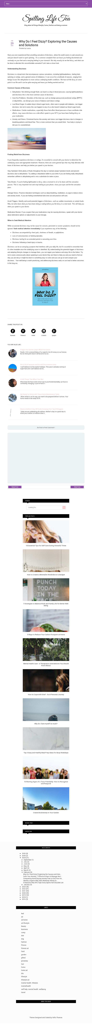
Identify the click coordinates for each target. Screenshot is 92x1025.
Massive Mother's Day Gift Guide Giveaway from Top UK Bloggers (41, 409)
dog (22, 939)
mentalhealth (26, 986)
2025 (24, 856)
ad (22, 917)
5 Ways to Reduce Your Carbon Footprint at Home (46, 634)
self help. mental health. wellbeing (33, 989)
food (22, 951)
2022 (24, 889)
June (26, 864)
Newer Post (15, 487)
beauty (23, 926)
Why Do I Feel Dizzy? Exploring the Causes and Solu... (42, 874)
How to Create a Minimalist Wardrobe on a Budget (46, 575)
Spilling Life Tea (46, 19)
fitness (23, 945)
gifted (23, 958)
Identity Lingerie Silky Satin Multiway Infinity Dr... (40, 880)
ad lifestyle (25, 923)
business (24, 929)
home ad (24, 970)
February (27, 872)
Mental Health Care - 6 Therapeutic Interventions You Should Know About (46, 664)
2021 (24, 891)
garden (23, 955)
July (25, 862)
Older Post (77, 487)
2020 (24, 893)
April (25, 868)
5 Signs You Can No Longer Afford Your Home (35, 350)
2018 (24, 897)
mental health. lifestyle (29, 983)
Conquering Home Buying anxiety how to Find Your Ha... (43, 878)
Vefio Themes (57, 1017)
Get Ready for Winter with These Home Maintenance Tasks (39, 394)
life (22, 973)
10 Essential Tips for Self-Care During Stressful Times (46, 546)
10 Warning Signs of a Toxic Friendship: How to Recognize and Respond (46, 783)
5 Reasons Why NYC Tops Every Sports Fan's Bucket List (43, 883)
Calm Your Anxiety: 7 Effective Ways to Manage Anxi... (42, 876)
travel (23, 992)
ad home (24, 920)
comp (23, 932)
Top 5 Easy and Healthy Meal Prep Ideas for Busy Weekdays (46, 753)
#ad (22, 913)
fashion (24, 942)
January (27, 885)
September (28, 860)
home (23, 967)
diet (22, 936)
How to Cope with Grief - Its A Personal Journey (46, 694)
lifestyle (24, 976)
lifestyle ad (25, 980)
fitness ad (25, 948)
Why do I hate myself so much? (46, 724)
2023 (24, 887)
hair (22, 964)
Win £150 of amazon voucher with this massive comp (38, 364)
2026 (24, 853)
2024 (24, 858)
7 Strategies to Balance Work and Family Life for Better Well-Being (46, 604)
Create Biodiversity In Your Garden (46, 813)
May (25, 866)
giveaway (24, 961)
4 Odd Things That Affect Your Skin (31, 379)
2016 (24, 899)
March (26, 870)
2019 (24, 895)
